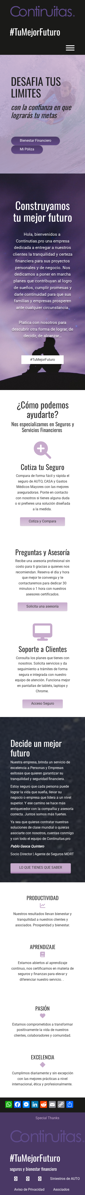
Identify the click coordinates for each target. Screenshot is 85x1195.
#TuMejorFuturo (35, 31)
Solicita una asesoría (42, 606)
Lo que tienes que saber (40, 867)
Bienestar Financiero (35, 140)
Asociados (61, 1189)
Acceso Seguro (42, 703)
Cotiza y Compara (42, 521)
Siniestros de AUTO (65, 1179)
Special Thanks (47, 1118)
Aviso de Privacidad (29, 1189)
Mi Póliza (27, 149)
